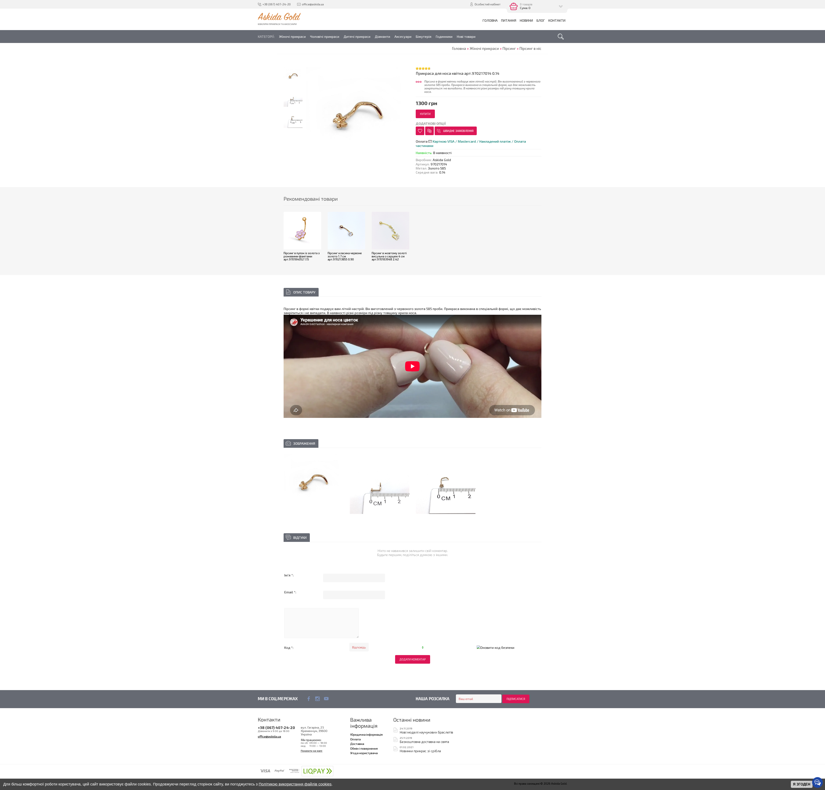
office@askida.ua (269, 736)
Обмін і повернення (364, 748)
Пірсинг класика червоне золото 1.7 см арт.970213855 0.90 (345, 256)
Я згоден (801, 784)
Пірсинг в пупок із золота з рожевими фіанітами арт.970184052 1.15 (302, 256)
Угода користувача (364, 753)
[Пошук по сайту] (560, 36)
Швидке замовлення (458, 131)
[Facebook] (308, 698)
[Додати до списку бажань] (420, 131)
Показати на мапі (311, 750)
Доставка (357, 744)
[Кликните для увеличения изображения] (313, 484)
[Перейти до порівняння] (429, 131)
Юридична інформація (366, 734)
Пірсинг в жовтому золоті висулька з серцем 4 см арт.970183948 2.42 (389, 256)
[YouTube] (326, 698)
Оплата (355, 739)
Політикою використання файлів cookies (295, 784)
